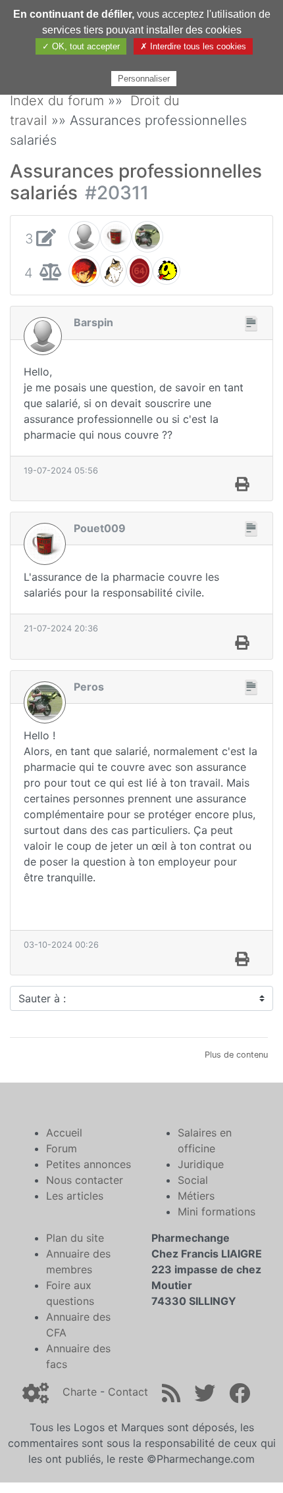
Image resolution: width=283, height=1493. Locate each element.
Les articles (74, 1195)
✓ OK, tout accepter (81, 46)
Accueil (64, 1132)
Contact (128, 1391)
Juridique (201, 1164)
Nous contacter (84, 1180)
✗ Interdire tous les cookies (193, 46)
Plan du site (75, 1237)
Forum (61, 1148)
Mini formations (216, 1211)
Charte (80, 1391)
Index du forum (57, 101)
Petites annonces (88, 1164)
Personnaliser (144, 79)
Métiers (196, 1195)
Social (193, 1180)
